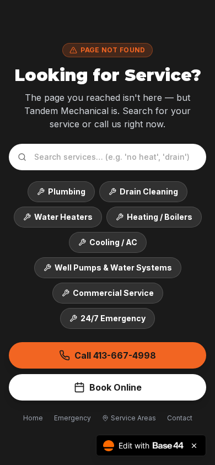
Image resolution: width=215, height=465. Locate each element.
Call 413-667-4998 (115, 355)
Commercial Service (113, 293)
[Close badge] (194, 446)
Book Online (115, 387)
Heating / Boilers (159, 216)
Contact (179, 418)
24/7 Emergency (113, 318)
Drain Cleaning (149, 191)
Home (33, 418)
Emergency (72, 418)
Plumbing (66, 191)
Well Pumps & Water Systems (113, 267)
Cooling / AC (113, 242)
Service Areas (133, 418)
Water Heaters (63, 216)
